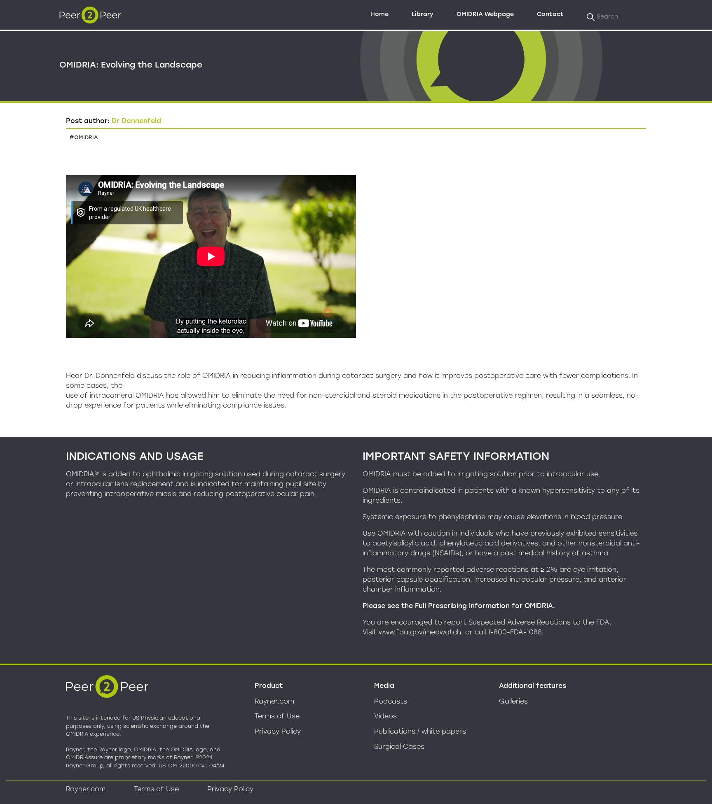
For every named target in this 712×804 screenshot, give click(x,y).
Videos (385, 716)
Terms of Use (277, 716)
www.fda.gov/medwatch (420, 632)
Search (607, 16)
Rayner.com (274, 701)
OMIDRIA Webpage (485, 14)
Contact (550, 14)
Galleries (513, 701)
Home (379, 14)
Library (422, 14)
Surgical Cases (399, 746)
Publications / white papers (420, 731)
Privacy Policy (278, 731)
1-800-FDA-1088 (515, 632)
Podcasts (390, 701)
